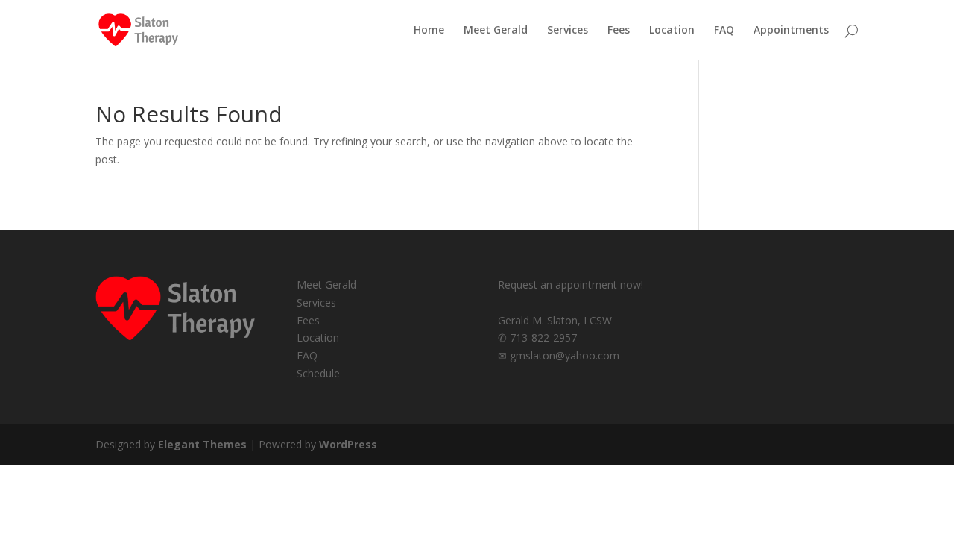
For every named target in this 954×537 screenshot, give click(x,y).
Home (429, 31)
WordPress (348, 444)
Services (567, 31)
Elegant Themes (202, 444)
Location (672, 31)
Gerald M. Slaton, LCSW (555, 320)
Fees (618, 31)
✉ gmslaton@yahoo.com (558, 355)
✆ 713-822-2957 (537, 337)
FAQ (724, 31)
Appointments (791, 31)
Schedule (318, 373)
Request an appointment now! (570, 284)
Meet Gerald (496, 31)
